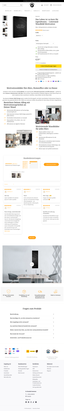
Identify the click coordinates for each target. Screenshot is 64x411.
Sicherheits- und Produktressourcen (37, 382)
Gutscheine (55, 10)
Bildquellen (35, 379)
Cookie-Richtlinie (37, 385)
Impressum (35, 366)
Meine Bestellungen (22, 366)
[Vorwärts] (5, 37)
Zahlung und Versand (37, 373)
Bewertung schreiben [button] (51, 164)
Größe (37, 32)
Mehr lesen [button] (7, 231)
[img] (7, 189)
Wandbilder (17, 10)
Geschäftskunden (8, 375)
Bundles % (37, 10)
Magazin (49, 371)
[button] (39, 30)
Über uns (6, 366)
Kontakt (20, 371)
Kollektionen (7, 368)
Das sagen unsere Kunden (53, 366)
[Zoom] (19, 27)
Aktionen (49, 368)
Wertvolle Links (7, 377)
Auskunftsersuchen (37, 377)
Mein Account (21, 373)
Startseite (38, 16)
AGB (33, 368)
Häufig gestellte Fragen (23, 368)
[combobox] (12, 5)
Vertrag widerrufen (37, 387)
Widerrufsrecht (36, 375)
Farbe (37, 40)
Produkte (27, 10)
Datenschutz (35, 371)
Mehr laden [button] (32, 237)
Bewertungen (46, 10)
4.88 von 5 (14, 163)
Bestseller (8, 10)
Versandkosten (43, 62)
